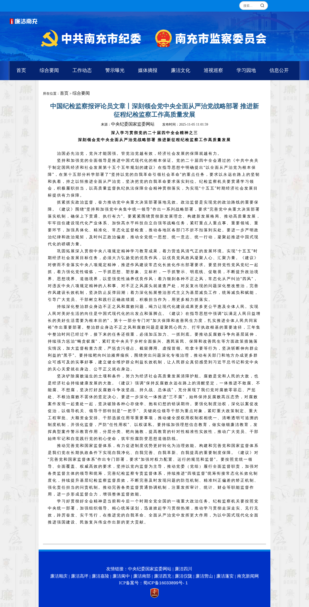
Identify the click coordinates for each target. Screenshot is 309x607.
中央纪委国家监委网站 (132, 124)
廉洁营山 (204, 576)
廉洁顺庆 (59, 576)
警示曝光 (115, 70)
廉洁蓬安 (225, 576)
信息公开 (279, 70)
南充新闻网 (248, 576)
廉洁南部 (142, 576)
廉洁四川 (183, 568)
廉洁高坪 (79, 576)
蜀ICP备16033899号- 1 (165, 582)
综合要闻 (49, 70)
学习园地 (246, 70)
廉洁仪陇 (183, 576)
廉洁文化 (180, 70)
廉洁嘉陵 (100, 576)
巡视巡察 (213, 70)
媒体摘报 (147, 70)
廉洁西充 (162, 576)
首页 (21, 70)
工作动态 (82, 70)
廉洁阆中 (121, 576)
